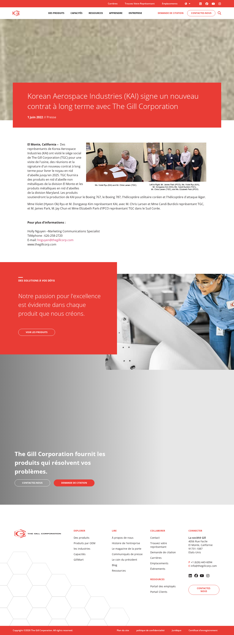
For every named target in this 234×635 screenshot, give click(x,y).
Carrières (113, 3)
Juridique (176, 630)
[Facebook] (207, 3)
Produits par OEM (84, 543)
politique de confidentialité (150, 630)
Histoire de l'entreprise (126, 543)
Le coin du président (124, 559)
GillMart (79, 559)
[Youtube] (213, 3)
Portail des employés (163, 586)
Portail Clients (158, 592)
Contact (155, 537)
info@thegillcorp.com (204, 566)
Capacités (80, 554)
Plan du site (123, 630)
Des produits (81, 537)
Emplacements (170, 3)
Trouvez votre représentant (140, 3)
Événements (157, 568)
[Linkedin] (200, 3)
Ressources (119, 570)
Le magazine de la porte (126, 548)
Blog (114, 565)
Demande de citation (163, 552)
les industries (82, 548)
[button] (219, 13)
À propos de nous (122, 537)
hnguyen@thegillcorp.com (55, 240)
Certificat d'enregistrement (203, 630)
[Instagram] (219, 3)
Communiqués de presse (127, 554)
